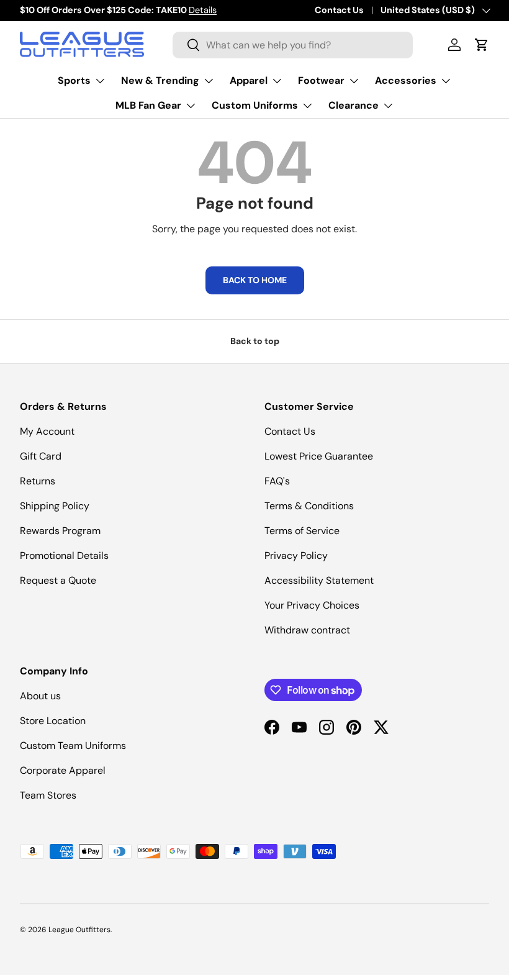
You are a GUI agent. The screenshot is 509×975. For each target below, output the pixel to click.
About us (40, 695)
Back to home (255, 280)
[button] (481, 44)
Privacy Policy (296, 555)
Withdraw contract (307, 630)
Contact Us (339, 10)
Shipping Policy (54, 505)
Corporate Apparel (63, 770)
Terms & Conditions (309, 505)
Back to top (254, 341)
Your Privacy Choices (311, 605)
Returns (37, 481)
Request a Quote (58, 580)
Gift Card (40, 456)
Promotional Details (64, 555)
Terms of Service (302, 530)
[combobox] (293, 45)
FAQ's (277, 481)
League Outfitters (79, 930)
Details (203, 10)
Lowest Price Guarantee (318, 456)
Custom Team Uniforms (73, 745)
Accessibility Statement (319, 580)
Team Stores (48, 795)
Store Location (53, 720)
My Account (47, 431)
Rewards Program (60, 530)
